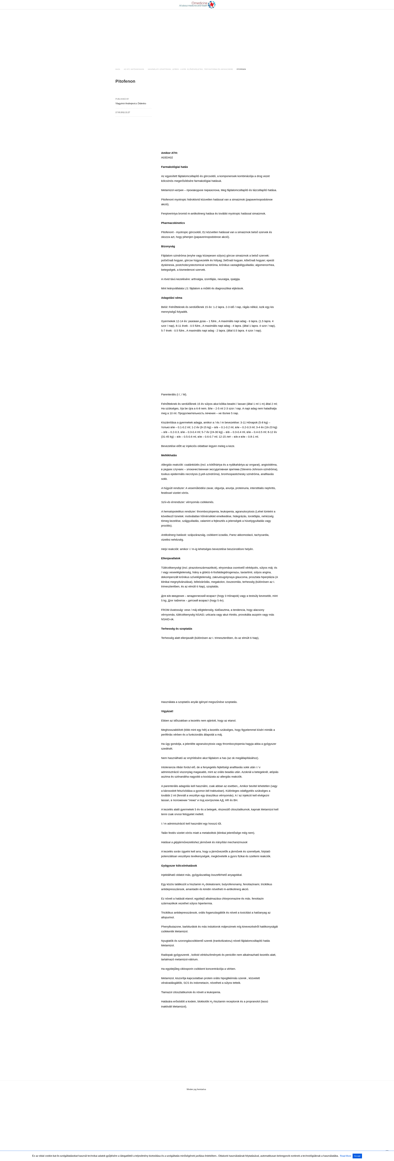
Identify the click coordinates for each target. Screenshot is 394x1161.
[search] (277, 4)
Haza (117, 69)
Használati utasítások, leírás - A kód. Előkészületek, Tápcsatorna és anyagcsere (190, 69)
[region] (197, 35)
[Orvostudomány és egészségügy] (197, 4)
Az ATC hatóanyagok (134, 69)
